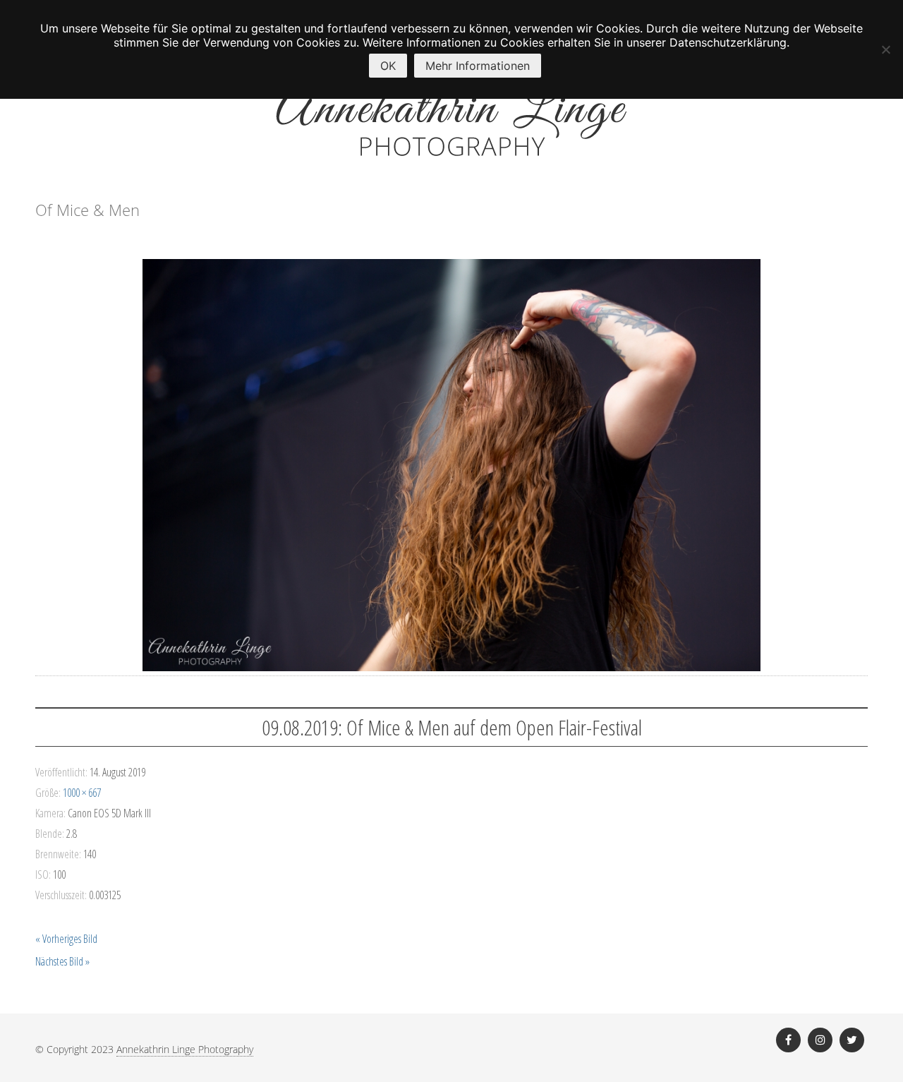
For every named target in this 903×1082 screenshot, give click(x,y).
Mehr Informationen (477, 66)
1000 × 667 (82, 792)
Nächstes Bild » (62, 961)
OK (388, 66)
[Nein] (885, 49)
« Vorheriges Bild (66, 938)
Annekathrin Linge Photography (184, 1049)
